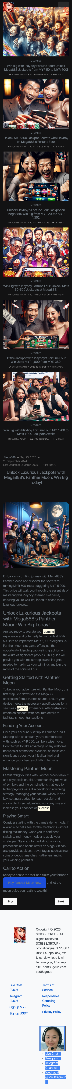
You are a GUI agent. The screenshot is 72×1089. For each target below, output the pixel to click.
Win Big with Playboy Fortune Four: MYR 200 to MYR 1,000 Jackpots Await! (36, 432)
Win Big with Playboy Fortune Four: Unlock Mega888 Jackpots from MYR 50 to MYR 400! (36, 68)
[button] (63, 7)
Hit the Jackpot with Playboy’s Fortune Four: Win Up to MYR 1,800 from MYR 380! (36, 360)
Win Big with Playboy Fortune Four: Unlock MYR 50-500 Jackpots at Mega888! (36, 288)
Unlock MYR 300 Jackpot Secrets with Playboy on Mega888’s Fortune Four (36, 140)
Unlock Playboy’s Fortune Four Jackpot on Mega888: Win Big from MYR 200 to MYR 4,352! (36, 213)
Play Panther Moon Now (24, 883)
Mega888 (36, 61)
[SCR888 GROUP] (8, 7)
